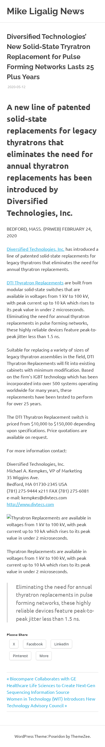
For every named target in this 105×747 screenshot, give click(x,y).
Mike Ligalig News (45, 11)
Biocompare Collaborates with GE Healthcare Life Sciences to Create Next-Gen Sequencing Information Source (51, 685)
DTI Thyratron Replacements (35, 282)
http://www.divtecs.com (30, 504)
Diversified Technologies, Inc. (35, 249)
